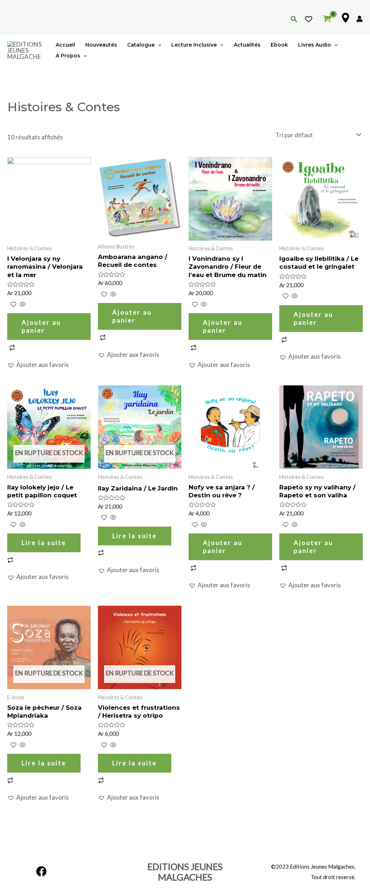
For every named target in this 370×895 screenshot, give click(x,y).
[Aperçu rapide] (22, 304)
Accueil (65, 45)
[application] (158, 44)
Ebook (279, 45)
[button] (38, 365)
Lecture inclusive (194, 45)
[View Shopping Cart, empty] (327, 17)
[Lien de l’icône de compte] (359, 19)
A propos (68, 55)
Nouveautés (101, 45)
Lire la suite (44, 542)
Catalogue (141, 45)
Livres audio (314, 45)
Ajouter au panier (41, 326)
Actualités (247, 45)
